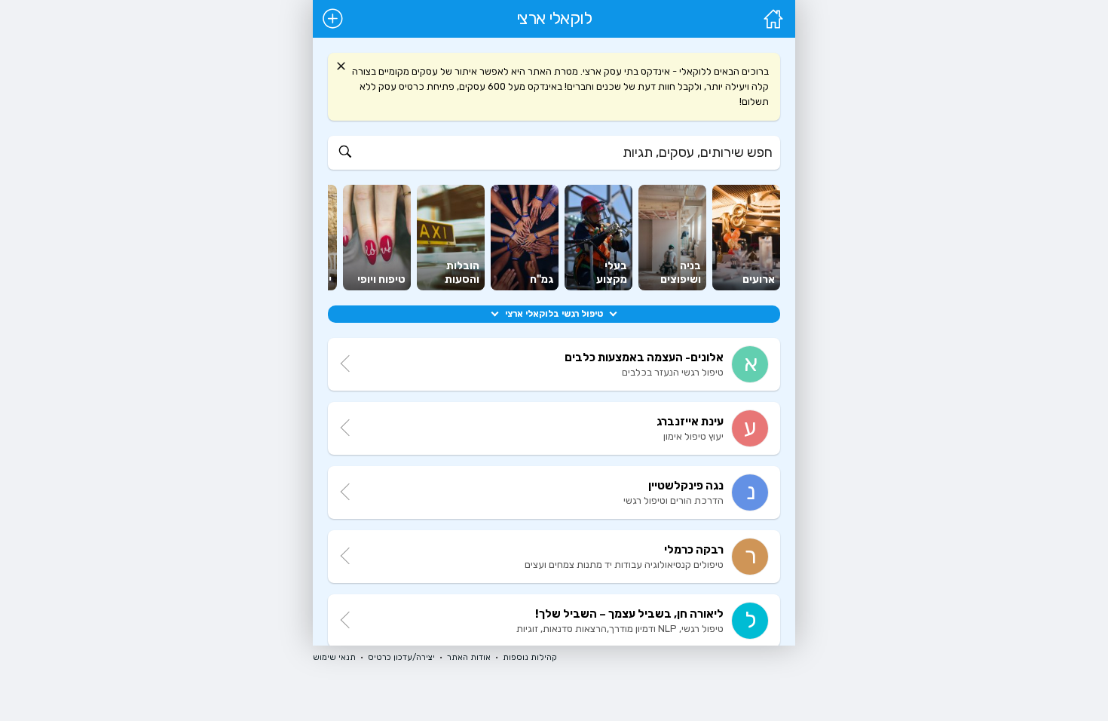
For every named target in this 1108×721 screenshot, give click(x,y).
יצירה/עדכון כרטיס (401, 657)
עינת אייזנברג (690, 421)
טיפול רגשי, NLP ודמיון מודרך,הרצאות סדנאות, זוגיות (620, 628)
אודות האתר (469, 657)
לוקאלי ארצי (554, 19)
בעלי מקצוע (611, 272)
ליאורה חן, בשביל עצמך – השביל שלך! (629, 614)
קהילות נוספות (530, 657)
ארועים (758, 279)
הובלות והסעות (462, 272)
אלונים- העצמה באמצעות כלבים (644, 357)
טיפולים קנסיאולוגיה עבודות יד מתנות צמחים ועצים (624, 564)
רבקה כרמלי (694, 550)
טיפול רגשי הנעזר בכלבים (673, 372)
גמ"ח (541, 279)
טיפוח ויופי (381, 279)
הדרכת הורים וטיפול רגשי (673, 500)
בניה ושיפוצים (680, 272)
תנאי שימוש (334, 657)
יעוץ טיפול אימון (693, 436)
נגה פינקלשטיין (686, 485)
